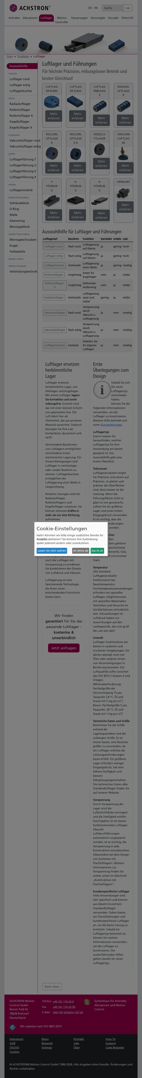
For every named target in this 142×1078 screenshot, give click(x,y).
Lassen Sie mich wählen (52, 550)
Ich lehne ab (80, 550)
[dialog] (71, 539)
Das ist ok (97, 550)
